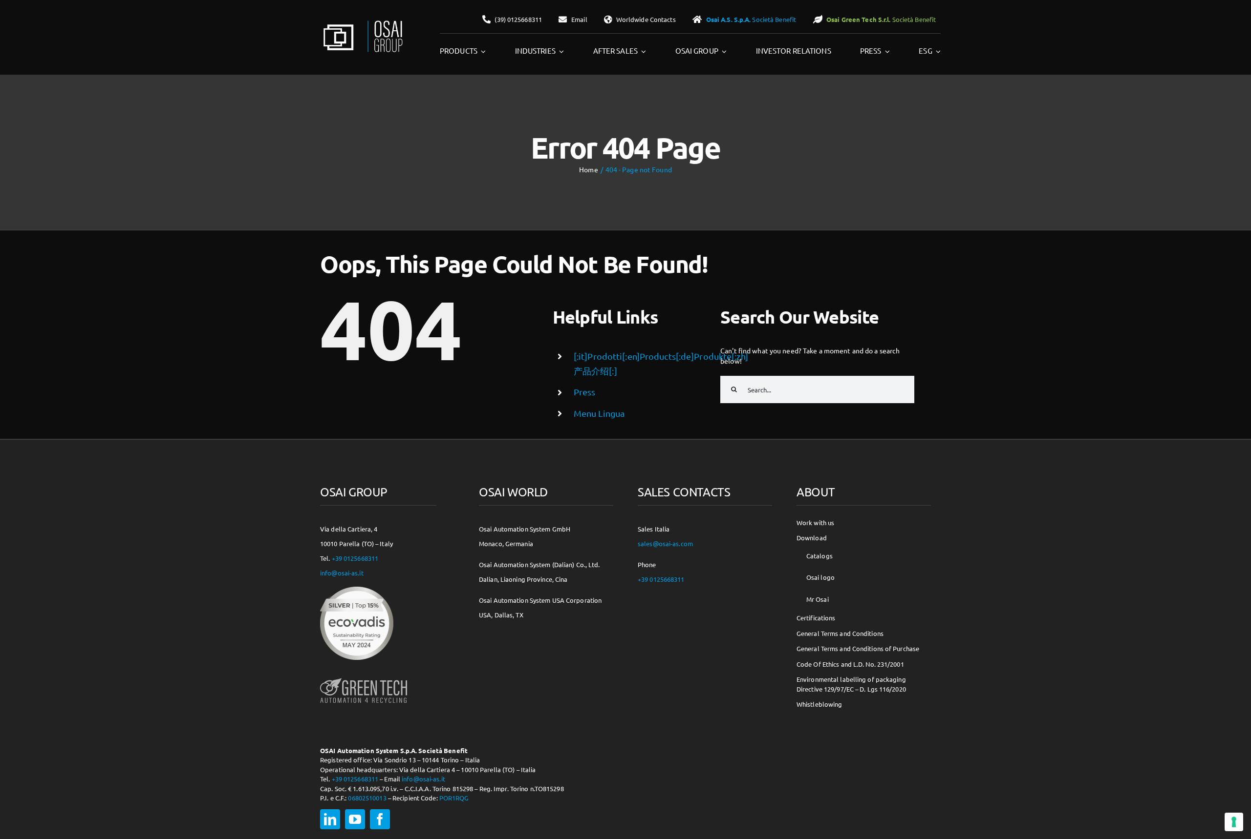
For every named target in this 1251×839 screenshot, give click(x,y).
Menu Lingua (599, 413)
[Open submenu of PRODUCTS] (481, 51)
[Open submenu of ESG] (936, 51)
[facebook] (380, 819)
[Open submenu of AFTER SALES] (642, 51)
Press (585, 392)
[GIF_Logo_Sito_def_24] (362, 22)
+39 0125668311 (355, 558)
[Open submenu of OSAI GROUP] (722, 51)
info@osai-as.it (342, 573)
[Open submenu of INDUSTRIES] (560, 51)
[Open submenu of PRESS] (886, 51)
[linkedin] (330, 819)
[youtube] (355, 819)
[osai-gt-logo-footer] (363, 678)
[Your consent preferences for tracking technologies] (1234, 822)
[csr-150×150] (356, 590)
